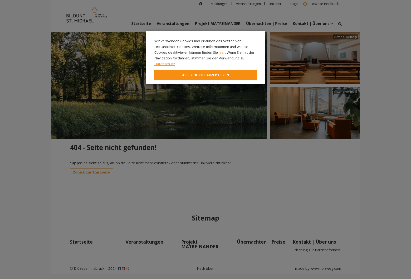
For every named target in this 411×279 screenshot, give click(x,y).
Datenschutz (164, 63)
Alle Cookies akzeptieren (205, 75)
